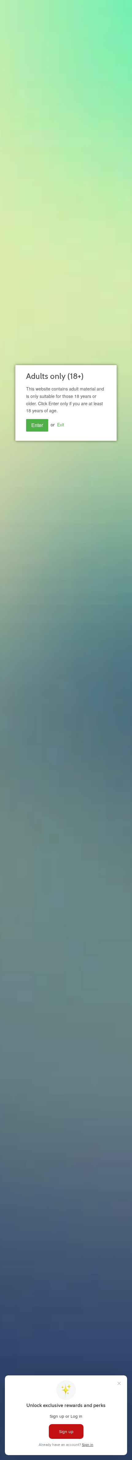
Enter (37, 425)
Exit (60, 424)
